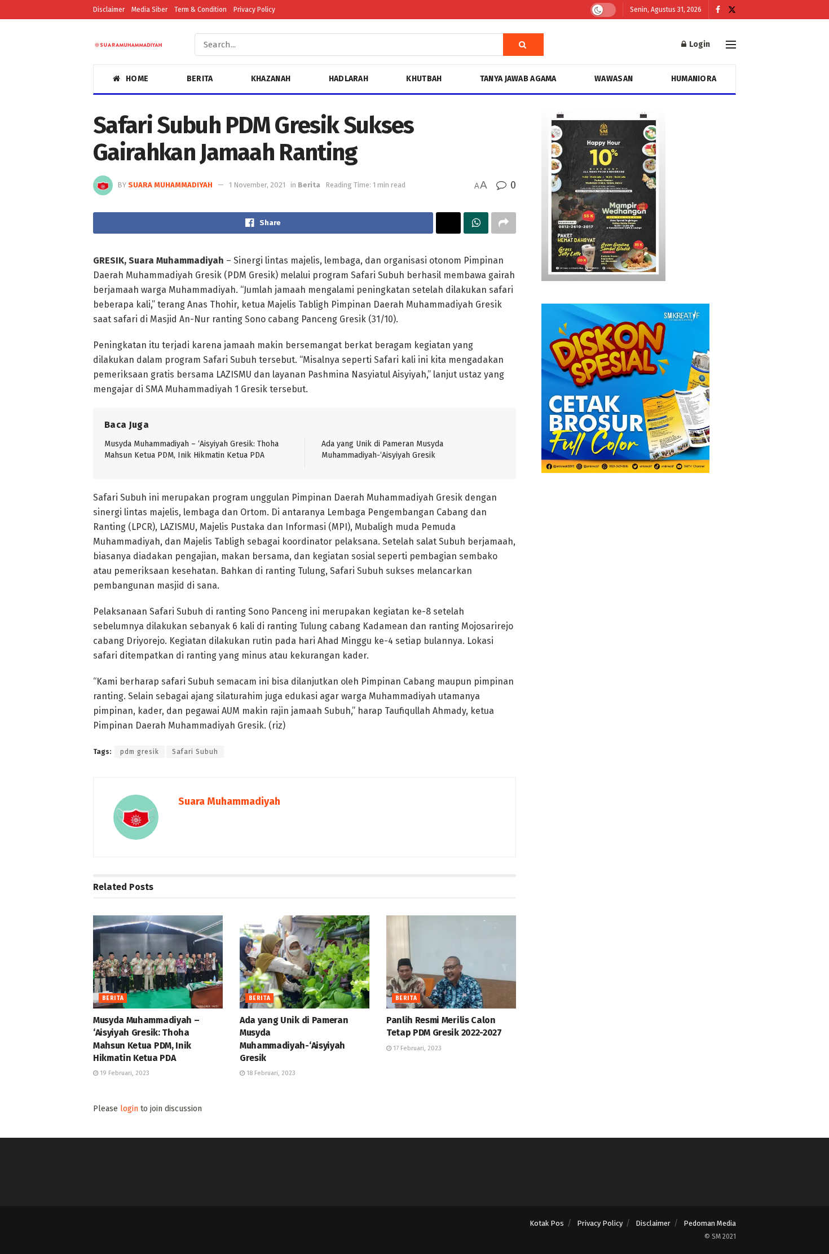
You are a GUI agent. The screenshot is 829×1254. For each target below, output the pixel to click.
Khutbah (424, 79)
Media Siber (149, 10)
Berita (200, 79)
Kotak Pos (547, 1223)
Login (698, 44)
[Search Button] (523, 44)
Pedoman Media (710, 1223)
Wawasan (613, 79)
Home (137, 79)
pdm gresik (139, 752)
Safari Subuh (195, 752)
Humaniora (694, 79)
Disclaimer (109, 10)
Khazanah (270, 79)
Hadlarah (348, 79)
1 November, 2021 (257, 185)
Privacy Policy (254, 10)
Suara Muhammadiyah (170, 185)
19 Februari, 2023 (123, 1073)
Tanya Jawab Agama (518, 79)
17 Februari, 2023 (416, 1048)
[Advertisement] (638, 575)
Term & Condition (200, 10)
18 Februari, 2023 (270, 1073)
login (129, 1108)
